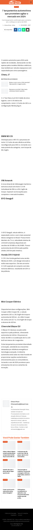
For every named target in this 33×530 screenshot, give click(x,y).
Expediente (13, 515)
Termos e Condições (23, 513)
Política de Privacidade (10, 513)
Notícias (16, 7)
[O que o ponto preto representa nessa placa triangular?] (9, 483)
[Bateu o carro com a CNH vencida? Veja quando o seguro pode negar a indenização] (4, 84)
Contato (20, 515)
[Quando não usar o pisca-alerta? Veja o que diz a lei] (9, 463)
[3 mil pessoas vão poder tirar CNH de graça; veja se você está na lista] (23, 445)
